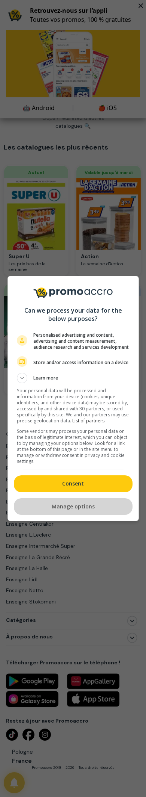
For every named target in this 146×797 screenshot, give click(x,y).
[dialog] (73, 398)
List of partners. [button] (89, 420)
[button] (73, 378)
